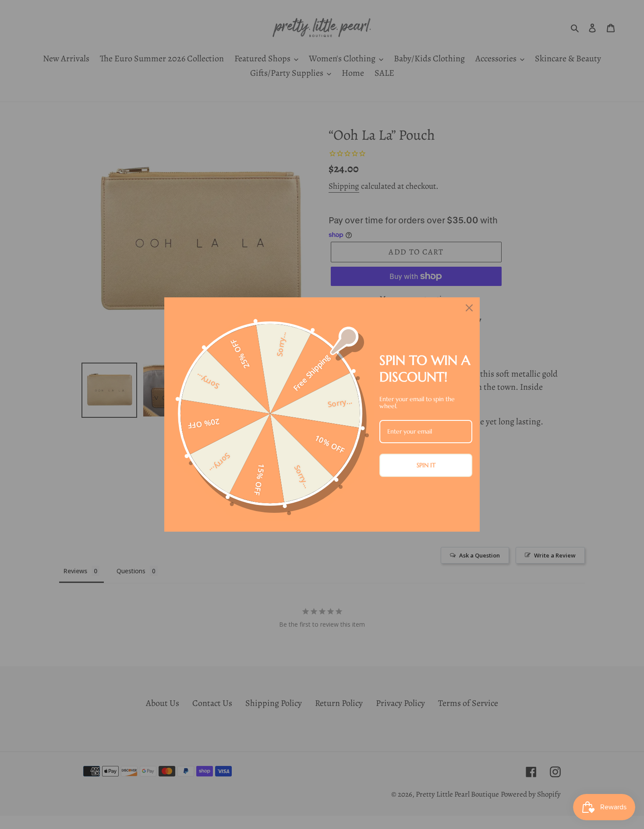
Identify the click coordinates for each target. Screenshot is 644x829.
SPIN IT (426, 465)
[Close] (469, 307)
